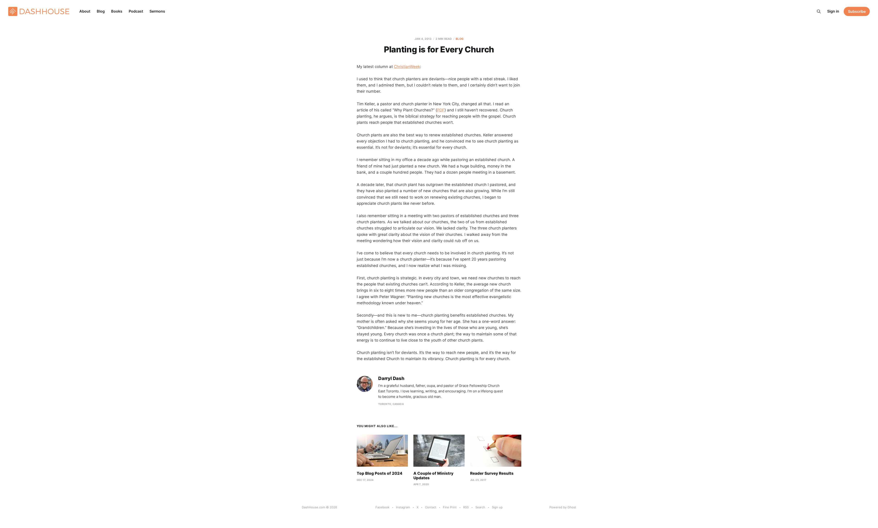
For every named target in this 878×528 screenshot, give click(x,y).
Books (116, 11)
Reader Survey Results (492, 473)
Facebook (382, 507)
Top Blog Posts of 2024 (379, 473)
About (84, 11)
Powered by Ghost (562, 507)
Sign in (833, 11)
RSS (466, 507)
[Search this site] (818, 11)
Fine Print (450, 507)
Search (480, 507)
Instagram (403, 507)
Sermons (157, 11)
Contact (430, 507)
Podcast (136, 11)
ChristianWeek (407, 66)
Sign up (497, 507)
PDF (440, 110)
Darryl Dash (391, 378)
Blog (101, 11)
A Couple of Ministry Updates (433, 475)
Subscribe (857, 11)
